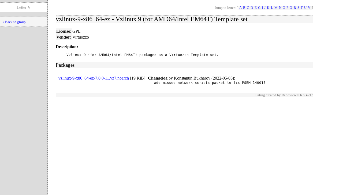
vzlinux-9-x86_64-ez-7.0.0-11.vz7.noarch (93, 78)
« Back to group (14, 22)
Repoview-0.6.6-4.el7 (297, 95)
